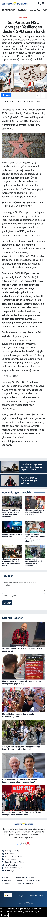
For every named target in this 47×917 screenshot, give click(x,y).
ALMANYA (35, 10)
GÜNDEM (22, 10)
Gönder (7, 602)
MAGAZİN (29, 883)
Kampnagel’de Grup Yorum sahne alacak (12, 535)
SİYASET (39, 880)
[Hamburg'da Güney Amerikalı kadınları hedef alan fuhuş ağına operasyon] (35, 551)
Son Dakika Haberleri (13, 868)
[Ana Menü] (43, 3)
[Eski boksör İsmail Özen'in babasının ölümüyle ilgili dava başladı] (35, 502)
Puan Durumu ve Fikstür (14, 862)
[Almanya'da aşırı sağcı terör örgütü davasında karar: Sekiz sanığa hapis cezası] (12, 551)
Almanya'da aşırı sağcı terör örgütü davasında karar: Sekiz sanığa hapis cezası (11, 562)
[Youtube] (28, 843)
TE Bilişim (29, 903)
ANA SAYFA (9, 10)
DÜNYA (29, 880)
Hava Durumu (10, 853)
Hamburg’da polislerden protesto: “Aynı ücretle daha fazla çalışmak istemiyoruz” (11, 513)
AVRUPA (7, 880)
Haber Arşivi (9, 870)
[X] (23, 843)
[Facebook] (19, 843)
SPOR (19, 883)
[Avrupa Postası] (15, 3)
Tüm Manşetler (11, 865)
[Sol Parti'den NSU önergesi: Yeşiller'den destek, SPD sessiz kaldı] (23, 78)
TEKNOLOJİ (8, 883)
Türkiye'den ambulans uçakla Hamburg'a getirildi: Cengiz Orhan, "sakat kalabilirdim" (35, 537)
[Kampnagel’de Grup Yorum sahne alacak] (12, 526)
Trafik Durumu (10, 859)
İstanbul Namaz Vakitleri (14, 856)
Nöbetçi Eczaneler (12, 851)
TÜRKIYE (18, 880)
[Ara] (39, 3)
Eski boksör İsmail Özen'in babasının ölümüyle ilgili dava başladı (34, 512)
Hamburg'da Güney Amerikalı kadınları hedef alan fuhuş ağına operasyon (34, 562)
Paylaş (7, 95)
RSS (9, 895)
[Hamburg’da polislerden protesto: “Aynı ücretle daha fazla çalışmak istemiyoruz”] (12, 502)
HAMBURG (23, 17)
